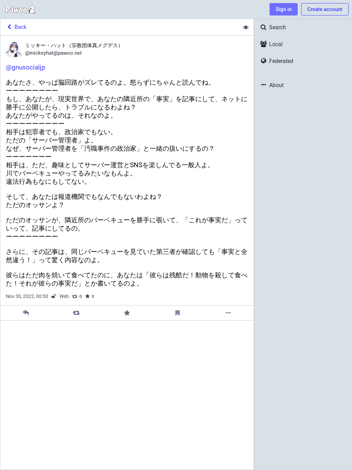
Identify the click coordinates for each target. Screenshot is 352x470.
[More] (228, 313)
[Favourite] (127, 313)
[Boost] (76, 313)
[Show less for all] (246, 27)
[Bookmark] (178, 313)
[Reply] (26, 313)
